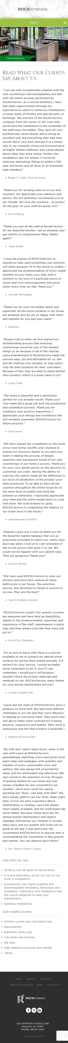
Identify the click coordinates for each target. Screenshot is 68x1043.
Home (18, 979)
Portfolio (46, 979)
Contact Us (53, 985)
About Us (31, 979)
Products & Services (21, 985)
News (40, 985)
